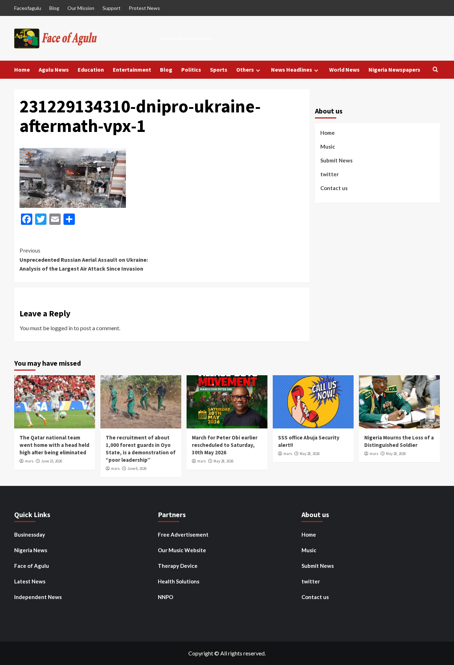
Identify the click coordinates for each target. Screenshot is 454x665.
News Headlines (291, 69)
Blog (54, 8)
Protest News (144, 8)
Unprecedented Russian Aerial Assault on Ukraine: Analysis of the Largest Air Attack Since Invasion (84, 259)
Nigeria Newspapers (394, 69)
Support (112, 8)
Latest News (29, 581)
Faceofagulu (27, 8)
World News (344, 69)
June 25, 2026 (51, 461)
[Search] (435, 69)
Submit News (336, 160)
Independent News (38, 597)
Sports (218, 69)
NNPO (165, 597)
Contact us (334, 188)
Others (245, 69)
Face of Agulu (31, 566)
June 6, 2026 (136, 468)
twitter (329, 174)
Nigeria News (30, 550)
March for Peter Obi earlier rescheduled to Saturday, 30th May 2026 (225, 445)
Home (22, 69)
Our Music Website (182, 550)
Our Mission (80, 8)
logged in (61, 328)
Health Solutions (178, 581)
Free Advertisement (183, 534)
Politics (191, 69)
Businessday (29, 534)
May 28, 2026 (223, 461)
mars (29, 461)
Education (91, 69)
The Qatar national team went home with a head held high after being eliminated (54, 445)
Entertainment (132, 69)
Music (327, 146)
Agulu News (54, 69)
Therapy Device (178, 566)
